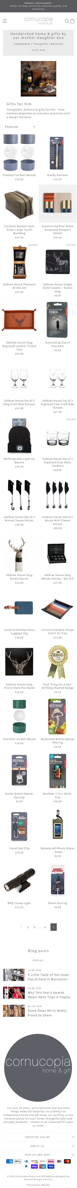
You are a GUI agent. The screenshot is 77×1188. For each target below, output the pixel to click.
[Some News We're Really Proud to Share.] (14, 1011)
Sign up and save (37, 1154)
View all (38, 960)
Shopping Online (37, 1137)
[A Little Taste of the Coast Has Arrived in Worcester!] (14, 975)
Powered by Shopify (38, 1185)
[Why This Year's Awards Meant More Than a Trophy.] (14, 993)
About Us (38, 1146)
